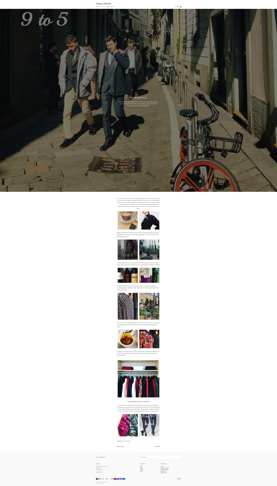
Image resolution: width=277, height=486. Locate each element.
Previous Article (120, 446)
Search (162, 466)
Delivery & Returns (164, 469)
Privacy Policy (163, 471)
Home (97, 6)
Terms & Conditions (165, 468)
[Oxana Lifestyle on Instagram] (180, 478)
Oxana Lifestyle (105, 481)
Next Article (157, 446)
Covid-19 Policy (164, 472)
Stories (102, 6)
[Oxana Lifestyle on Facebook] (178, 478)
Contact (107, 6)
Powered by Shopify (99, 483)
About (112, 6)
